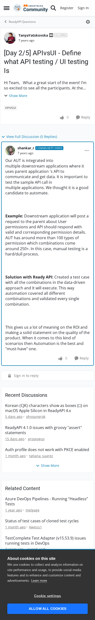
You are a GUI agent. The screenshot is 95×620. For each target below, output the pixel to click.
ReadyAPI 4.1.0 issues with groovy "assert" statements (43, 430)
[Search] (53, 8)
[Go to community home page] (30, 8)
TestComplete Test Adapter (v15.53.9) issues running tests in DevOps (45, 541)
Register (67, 8)
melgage (32, 510)
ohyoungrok (35, 416)
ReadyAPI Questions (22, 22)
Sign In (83, 8)
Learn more (39, 580)
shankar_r (26, 148)
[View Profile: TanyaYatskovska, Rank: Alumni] (10, 38)
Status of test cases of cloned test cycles (42, 521)
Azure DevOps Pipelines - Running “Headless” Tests (46, 501)
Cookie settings (47, 596)
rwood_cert (36, 549)
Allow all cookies (47, 609)
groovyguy (36, 439)
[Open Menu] (88, 21)
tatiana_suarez (41, 455)
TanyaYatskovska (33, 35)
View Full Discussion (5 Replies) (31, 136)
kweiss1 (35, 527)
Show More (18, 95)
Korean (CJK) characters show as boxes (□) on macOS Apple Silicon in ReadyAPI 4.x (46, 408)
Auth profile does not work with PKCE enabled (47, 449)
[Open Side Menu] (6, 8)
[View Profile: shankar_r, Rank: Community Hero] (10, 150)
